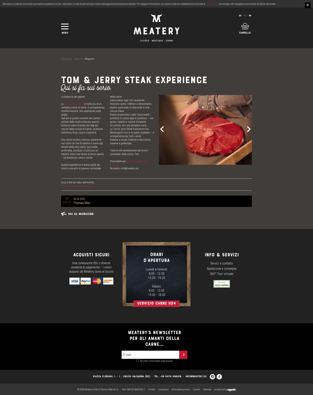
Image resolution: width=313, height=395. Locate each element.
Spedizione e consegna (221, 269)
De (240, 15)
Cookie (196, 389)
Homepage (66, 58)
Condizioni (163, 389)
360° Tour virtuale (221, 274)
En (250, 15)
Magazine (78, 58)
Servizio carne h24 (156, 303)
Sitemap (207, 389)
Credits (151, 389)
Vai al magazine (81, 214)
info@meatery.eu (130, 168)
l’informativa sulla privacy (161, 360)
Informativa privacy (181, 389)
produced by (220, 389)
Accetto (156, 360)
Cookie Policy (212, 4)
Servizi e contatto (221, 263)
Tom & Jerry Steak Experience (77, 186)
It (245, 15)
